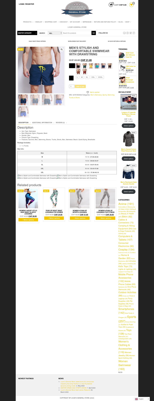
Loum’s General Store (77, 27)
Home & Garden (124, 256)
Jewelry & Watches (129, 264)
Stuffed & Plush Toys (125, 325)
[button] (62, 49)
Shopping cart (51, 22)
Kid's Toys (125, 266)
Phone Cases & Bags (125, 305)
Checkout (64, 22)
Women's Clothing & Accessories (125, 347)
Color (72, 65)
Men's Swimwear (96, 95)
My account (75, 22)
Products (27, 22)
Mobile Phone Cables (126, 282)
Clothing (122, 233)
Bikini (127, 216)
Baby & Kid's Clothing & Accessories (127, 210)
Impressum (87, 22)
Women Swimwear (124, 365)
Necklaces (122, 287)
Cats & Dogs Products (127, 229)
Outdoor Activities (127, 294)
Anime (126, 204)
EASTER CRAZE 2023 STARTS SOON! (74, 388)
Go (94, 33)
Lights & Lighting (127, 269)
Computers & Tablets (125, 237)
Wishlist (38, 22)
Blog (120, 22)
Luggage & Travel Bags (125, 271)
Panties (126, 296)
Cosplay (126, 249)
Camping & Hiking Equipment (126, 227)
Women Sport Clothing (126, 356)
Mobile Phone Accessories (125, 278)
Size (71, 78)
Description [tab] (23, 122)
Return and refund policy (105, 22)
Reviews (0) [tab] (60, 122)
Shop (127, 22)
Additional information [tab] (42, 122)
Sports (104, 95)
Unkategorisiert (125, 338)
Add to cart (80, 86)
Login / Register (26, 4)
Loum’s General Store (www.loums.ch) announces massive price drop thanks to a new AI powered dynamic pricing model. (77, 383)
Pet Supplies (125, 302)
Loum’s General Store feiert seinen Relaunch (75, 390)
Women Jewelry (124, 354)
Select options (29, 220)
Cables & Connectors (126, 221)
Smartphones (126, 310)
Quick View (38, 190)
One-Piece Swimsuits (127, 288)
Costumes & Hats (123, 252)
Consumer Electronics (126, 244)
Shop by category (24, 33)
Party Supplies (125, 299)
